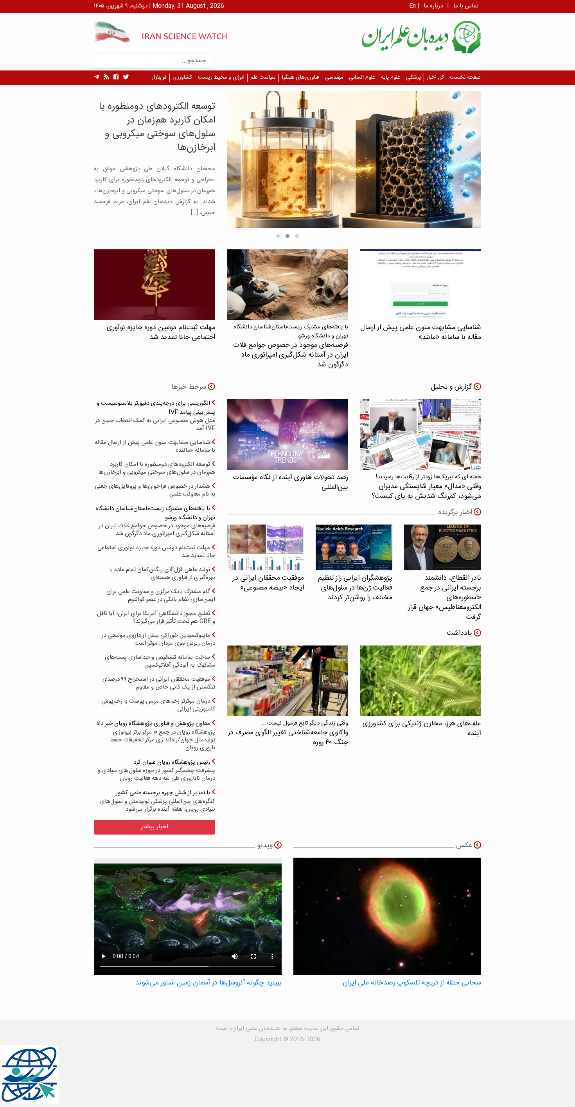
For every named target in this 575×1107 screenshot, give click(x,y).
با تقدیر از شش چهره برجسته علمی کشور (157, 800)
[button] (297, 236)
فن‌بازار (159, 77)
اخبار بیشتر (154, 827)
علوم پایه (390, 77)
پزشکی (413, 77)
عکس (464, 845)
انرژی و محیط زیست (221, 77)
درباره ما (433, 6)
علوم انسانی (362, 77)
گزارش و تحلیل (451, 387)
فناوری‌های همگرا (300, 77)
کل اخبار (435, 77)
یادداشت (459, 633)
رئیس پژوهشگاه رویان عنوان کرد (156, 770)
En (412, 6)
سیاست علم (263, 77)
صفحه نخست (465, 77)
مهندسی (334, 77)
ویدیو (265, 845)
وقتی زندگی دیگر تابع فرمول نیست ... (288, 733)
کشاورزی (182, 77)
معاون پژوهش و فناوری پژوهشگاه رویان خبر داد (155, 735)
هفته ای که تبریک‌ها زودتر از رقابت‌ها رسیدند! (426, 486)
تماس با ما (465, 6)
